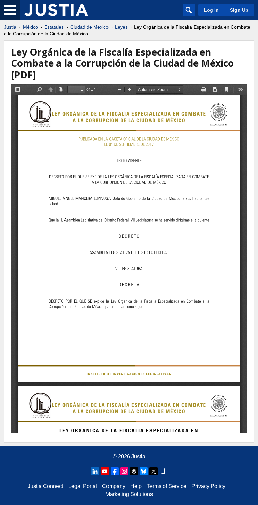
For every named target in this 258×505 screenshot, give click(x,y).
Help (136, 486)
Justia (10, 27)
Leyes (121, 27)
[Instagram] (124, 471)
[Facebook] (115, 471)
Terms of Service (166, 486)
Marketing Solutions (129, 494)
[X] (153, 471)
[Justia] (56, 10)
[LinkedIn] (95, 471)
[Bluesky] (144, 471)
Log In (211, 10)
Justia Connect (45, 486)
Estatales (54, 27)
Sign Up (239, 10)
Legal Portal (82, 486)
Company (113, 486)
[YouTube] (105, 471)
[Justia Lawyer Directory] (163, 471)
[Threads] (134, 471)
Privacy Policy (208, 486)
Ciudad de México (89, 27)
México (30, 27)
